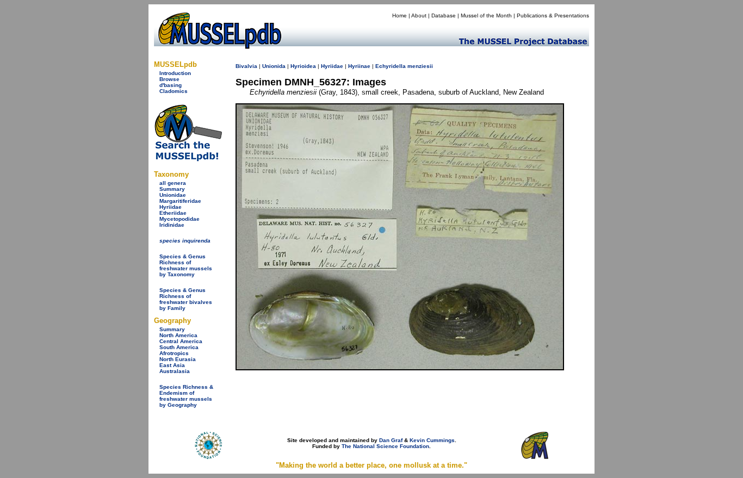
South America (179, 347)
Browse (169, 79)
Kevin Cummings (432, 440)
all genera (172, 183)
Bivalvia (246, 66)
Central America (180, 341)
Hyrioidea (303, 66)
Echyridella (390, 66)
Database (443, 15)
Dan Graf (391, 440)
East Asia (172, 365)
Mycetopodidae (179, 219)
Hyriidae (170, 207)
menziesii (420, 66)
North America (178, 335)
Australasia (174, 371)
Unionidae (172, 195)
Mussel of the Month (486, 15)
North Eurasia (177, 359)
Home (399, 15)
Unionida (274, 66)
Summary (172, 189)
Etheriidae (173, 213)
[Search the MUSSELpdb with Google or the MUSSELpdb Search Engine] (188, 159)
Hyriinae (359, 66)
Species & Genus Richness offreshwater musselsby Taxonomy (185, 265)
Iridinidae (171, 225)
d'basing (170, 85)
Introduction (175, 73)
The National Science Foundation (385, 446)
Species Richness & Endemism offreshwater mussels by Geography (186, 396)
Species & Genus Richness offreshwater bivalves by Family (185, 299)
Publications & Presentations (553, 15)
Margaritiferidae (180, 201)
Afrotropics (174, 353)
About (418, 15)
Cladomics (173, 91)
